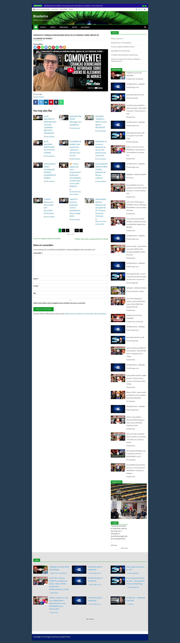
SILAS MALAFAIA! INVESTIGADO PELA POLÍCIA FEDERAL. (49, 147)
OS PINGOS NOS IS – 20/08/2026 (135, 263)
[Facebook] (136, 9)
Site (34, 293)
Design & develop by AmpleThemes (57, 637)
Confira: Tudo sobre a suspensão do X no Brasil (91, 239)
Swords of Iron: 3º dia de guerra (121, 43)
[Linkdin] (144, 9)
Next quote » (124, 549)
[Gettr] (38, 47)
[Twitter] (139, 9)
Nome (36, 279)
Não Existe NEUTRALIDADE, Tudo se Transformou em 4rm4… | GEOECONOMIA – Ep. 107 (136, 453)
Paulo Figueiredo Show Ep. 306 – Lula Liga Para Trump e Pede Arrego (135, 135)
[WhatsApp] (61, 102)
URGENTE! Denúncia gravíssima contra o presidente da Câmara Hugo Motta (75, 207)
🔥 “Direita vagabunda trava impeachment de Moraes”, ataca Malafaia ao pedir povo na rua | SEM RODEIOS (75, 175)
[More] (64, 47)
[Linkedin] (46, 102)
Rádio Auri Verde (100, 221)
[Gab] (57, 47)
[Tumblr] (56, 102)
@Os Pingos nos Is (133, 87)
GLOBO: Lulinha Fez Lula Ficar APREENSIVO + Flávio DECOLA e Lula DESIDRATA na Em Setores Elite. (58, 604)
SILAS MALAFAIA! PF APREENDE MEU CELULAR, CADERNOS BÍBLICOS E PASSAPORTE (50, 124)
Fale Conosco (85, 27)
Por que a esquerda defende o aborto (123, 47)
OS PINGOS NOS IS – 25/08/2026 (135, 122)
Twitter (74, 27)
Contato (71, 9)
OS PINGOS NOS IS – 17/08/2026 (135, 406)
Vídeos (52, 27)
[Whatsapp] (42, 47)
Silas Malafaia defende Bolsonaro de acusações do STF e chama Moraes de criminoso (100, 207)
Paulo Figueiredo (133, 98)
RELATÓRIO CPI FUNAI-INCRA (120, 51)
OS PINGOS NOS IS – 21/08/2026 (135, 236)
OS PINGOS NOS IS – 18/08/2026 (135, 365)
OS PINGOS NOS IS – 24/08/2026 (135, 164)
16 (77, 230)
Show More (90, 620)
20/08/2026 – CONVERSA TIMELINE (136, 288)
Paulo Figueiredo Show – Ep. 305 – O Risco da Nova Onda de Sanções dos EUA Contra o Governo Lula (136, 276)
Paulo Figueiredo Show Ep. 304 (135, 337)
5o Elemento (139, 79)
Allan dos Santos (133, 291)
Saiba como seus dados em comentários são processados (85, 314)
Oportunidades (64, 9)
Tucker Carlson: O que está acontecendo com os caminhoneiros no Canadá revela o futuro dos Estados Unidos (80, 6)
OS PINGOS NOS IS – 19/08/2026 (135, 327)
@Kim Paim (131, 79)
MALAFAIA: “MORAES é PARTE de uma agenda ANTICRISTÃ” (101, 122)
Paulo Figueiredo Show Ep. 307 (135, 95)
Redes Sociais (64, 27)
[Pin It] (51, 102)
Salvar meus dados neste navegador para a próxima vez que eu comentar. (59, 303)
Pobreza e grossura (117, 38)
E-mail (36, 286)
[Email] (49, 47)
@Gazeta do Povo (75, 192)
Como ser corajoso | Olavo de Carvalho (47, 238)
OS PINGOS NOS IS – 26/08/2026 (135, 84)
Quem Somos (55, 9)
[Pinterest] (53, 47)
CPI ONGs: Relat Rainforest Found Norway (124, 55)
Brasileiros (40, 16)
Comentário (38, 253)
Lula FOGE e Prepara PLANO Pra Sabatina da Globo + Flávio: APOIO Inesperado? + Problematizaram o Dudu (59, 584)
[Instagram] (142, 9)
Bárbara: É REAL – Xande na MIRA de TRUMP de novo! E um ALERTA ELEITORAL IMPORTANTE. (136, 395)
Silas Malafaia (39, 97)
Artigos (42, 27)
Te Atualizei (131, 401)
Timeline (130, 178)
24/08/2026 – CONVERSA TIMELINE (136, 174)
